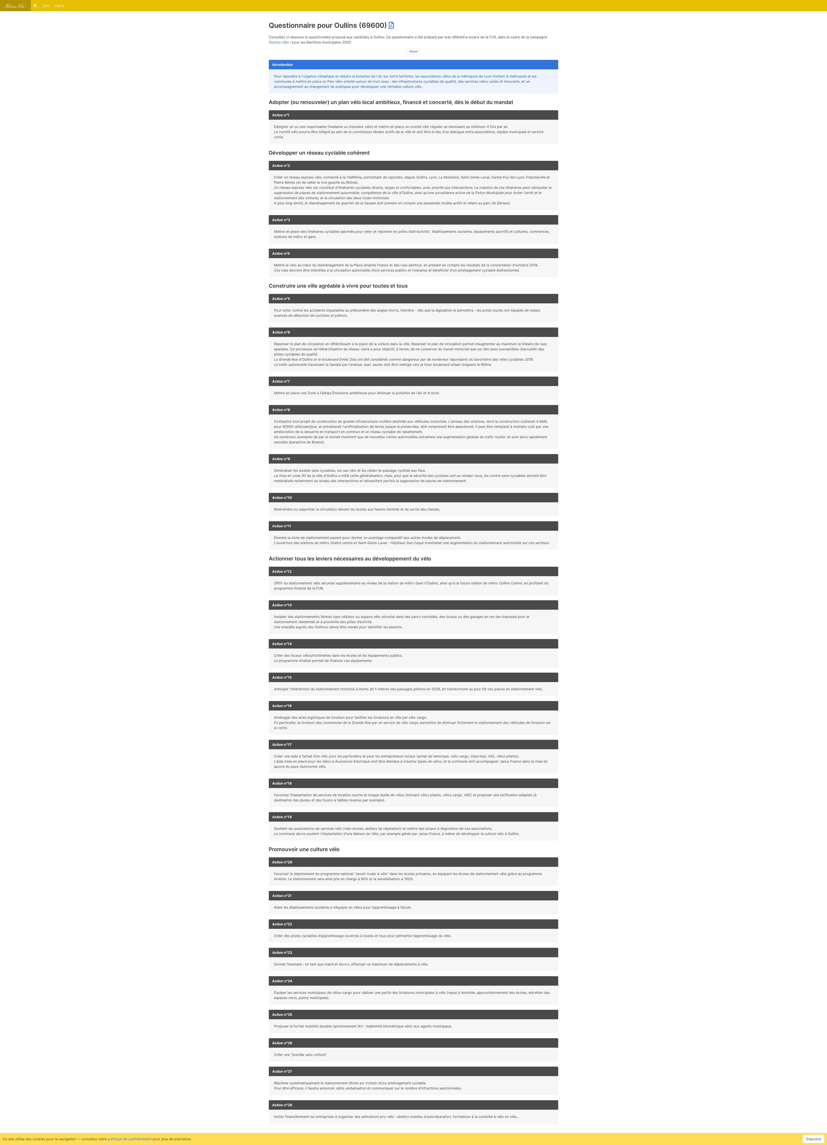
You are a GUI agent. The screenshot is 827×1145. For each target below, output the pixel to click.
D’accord (813, 1139)
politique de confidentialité (130, 1139)
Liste (46, 5)
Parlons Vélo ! (280, 42)
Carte (59, 5)
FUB (492, 37)
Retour (414, 51)
